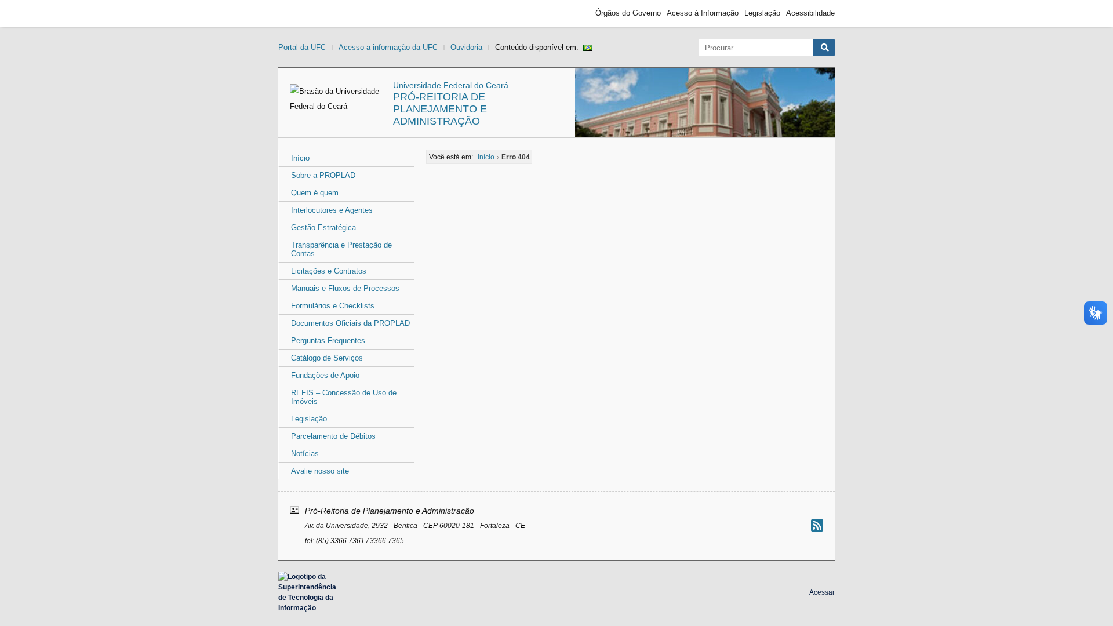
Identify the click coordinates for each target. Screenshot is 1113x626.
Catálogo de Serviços (327, 358)
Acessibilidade (810, 13)
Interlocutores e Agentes (332, 210)
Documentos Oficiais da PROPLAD (350, 323)
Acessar (822, 592)
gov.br (299, 13)
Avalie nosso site (320, 471)
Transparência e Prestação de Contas (341, 249)
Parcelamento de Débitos (333, 436)
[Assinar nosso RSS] (817, 525)
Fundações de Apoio (325, 375)
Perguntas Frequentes (328, 340)
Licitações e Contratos (328, 271)
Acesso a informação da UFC (388, 47)
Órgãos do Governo (628, 13)
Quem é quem (315, 192)
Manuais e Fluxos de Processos (345, 288)
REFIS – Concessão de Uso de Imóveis (344, 397)
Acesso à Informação (703, 13)
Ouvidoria (466, 47)
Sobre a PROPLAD (323, 175)
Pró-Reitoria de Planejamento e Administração (440, 109)
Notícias (305, 453)
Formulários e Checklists (332, 305)
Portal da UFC (302, 47)
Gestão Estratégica (323, 227)
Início (300, 158)
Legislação (762, 13)
